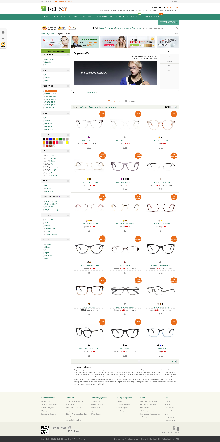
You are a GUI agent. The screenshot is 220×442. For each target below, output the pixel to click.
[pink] (44, 146)
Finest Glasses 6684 (89, 182)
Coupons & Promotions (151, 17)
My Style (3, 38)
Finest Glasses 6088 (161, 224)
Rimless (48, 185)
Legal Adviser (169, 408)
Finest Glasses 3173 (89, 141)
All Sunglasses (120, 401)
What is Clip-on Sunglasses (149, 411)
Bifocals (101, 28)
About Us (168, 401)
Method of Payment (47, 408)
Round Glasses (96, 408)
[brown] (54, 139)
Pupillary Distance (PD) (148, 404)
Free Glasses (136, 28)
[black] (44, 139)
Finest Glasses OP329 (160, 265)
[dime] (50, 146)
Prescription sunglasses (123, 28)
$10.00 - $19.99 (50, 96)
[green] (60, 139)
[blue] (50, 139)
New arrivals (70, 404)
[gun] (67, 139)
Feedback (3, 32)
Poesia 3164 (161, 349)
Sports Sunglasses (122, 411)
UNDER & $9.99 (50, 93)
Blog (176, 428)
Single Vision (49, 59)
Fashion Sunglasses (122, 408)
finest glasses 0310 (125, 307)
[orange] (44, 142)
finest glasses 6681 (161, 307)
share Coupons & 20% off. (62, 2)
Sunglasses (88, 17)
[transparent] (54, 146)
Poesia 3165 (125, 349)
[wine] (47, 139)
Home (43, 34)
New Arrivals (122, 17)
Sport (47, 253)
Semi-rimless (49, 191)
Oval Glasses (95, 401)
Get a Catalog (169, 417)
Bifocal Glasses (96, 414)
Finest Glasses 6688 (161, 182)
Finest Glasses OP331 (89, 265)
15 (163, 361)
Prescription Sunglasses (124, 404)
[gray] (64, 139)
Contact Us (147, 10)
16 (166, 361)
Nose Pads (49, 255)
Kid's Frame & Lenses (73, 408)
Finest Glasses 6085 (89, 224)
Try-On (134, 17)
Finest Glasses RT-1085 (89, 349)
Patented (168, 404)
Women (54, 17)
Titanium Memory (51, 234)
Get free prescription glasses (75, 401)
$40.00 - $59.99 (50, 102)
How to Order (144, 408)
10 (149, 361)
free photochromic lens (73, 420)
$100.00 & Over (50, 108)
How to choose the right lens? (168, 10)
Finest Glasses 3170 (125, 141)
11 (152, 361)
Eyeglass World (170, 420)
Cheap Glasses (71, 411)
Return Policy (45, 401)
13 (157, 361)
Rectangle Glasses (97, 404)
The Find (63, 427)
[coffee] (50, 142)
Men (46, 17)
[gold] (57, 139)
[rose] (57, 142)
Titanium (48, 231)
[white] (64, 142)
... (144, 361)
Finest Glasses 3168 (125, 182)
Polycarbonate (109, 28)
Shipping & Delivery (47, 411)
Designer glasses (104, 17)
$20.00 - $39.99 (50, 99)
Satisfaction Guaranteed (49, 414)
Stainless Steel (50, 228)
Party (47, 250)
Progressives (49, 65)
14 (160, 361)
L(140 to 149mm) (50, 207)
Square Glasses (96, 411)
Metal (47, 223)
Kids (63, 17)
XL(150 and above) (51, 210)
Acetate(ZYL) (49, 220)
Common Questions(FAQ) (49, 404)
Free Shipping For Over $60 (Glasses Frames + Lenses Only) (120, 10)
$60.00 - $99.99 (50, 105)
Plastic (47, 225)
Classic (47, 247)
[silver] (60, 142)
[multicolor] (47, 146)
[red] (54, 142)
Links (167, 414)
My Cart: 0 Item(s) (167, 22)
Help (154, 10)
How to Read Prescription (148, 401)
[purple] (47, 142)
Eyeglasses (74, 17)
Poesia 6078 (125, 265)
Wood (47, 258)
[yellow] (67, 142)
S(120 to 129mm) (51, 201)
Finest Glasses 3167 (161, 141)
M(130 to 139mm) (51, 204)
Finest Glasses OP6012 (89, 307)
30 (172, 361)
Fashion (48, 244)
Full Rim (48, 188)
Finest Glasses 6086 (125, 224)
